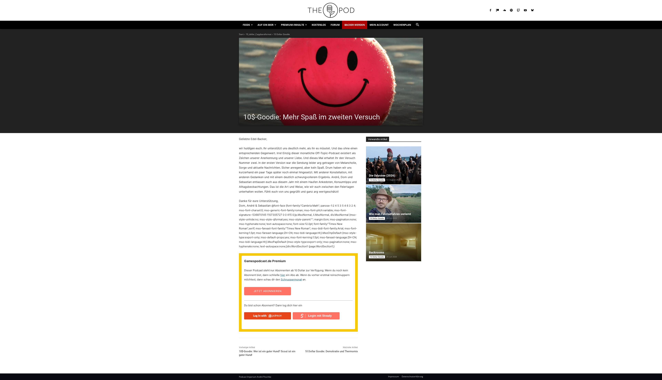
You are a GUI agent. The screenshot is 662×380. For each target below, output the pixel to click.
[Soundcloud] (504, 10)
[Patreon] (497, 10)
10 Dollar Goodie (282, 34)
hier (282, 275)
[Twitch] (518, 10)
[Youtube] (525, 10)
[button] (417, 25)
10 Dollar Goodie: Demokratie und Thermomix (331, 351)
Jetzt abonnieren (268, 291)
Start (241, 34)
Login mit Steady (320, 315)
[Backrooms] (393, 242)
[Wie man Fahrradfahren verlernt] (393, 204)
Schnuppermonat (291, 279)
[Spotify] (511, 10)
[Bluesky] (532, 10)
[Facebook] (490, 10)
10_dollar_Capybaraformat (258, 34)
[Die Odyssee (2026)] (393, 165)
